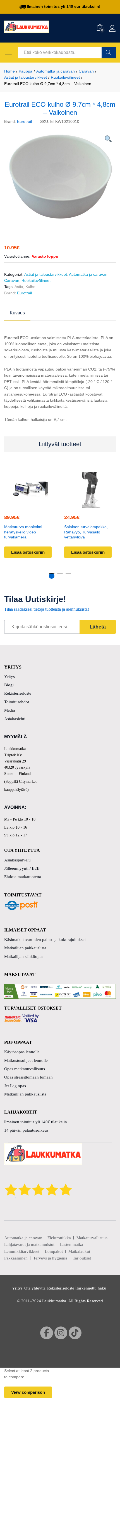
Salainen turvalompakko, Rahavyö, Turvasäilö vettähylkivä (86, 532)
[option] (60, 178)
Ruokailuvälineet (36, 280)
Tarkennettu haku (91, 1288)
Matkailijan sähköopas (23, 956)
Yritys (9, 676)
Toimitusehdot (16, 702)
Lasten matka (71, 1244)
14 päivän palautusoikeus (26, 1130)
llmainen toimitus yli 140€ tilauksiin (35, 1122)
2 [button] (60, 576)
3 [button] (68, 576)
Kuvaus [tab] (17, 313)
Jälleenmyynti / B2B (22, 868)
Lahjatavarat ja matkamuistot (29, 1244)
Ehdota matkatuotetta (22, 876)
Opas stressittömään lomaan (28, 1077)
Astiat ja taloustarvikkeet (45, 274)
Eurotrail (24, 121)
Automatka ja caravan (88, 274)
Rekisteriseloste (17, 693)
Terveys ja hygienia (50, 1258)
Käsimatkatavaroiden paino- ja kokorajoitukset (45, 939)
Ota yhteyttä (34, 1288)
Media (9, 710)
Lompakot (54, 1251)
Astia (19, 286)
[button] (29, 504)
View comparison (28, 1392)
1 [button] (51, 576)
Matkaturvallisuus (91, 1238)
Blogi (9, 685)
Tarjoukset (82, 1258)
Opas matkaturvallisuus (24, 1069)
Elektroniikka (59, 1238)
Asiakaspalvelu (17, 860)
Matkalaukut (79, 1251)
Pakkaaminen (16, 1258)
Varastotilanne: (17, 256)
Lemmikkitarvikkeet (21, 1251)
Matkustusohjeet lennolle (26, 1060)
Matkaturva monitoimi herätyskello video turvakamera (23, 532)
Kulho (30, 286)
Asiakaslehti (14, 719)
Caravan (11, 280)
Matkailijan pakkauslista (25, 948)
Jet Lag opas (15, 1086)
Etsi (109, 52)
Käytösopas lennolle (22, 1052)
